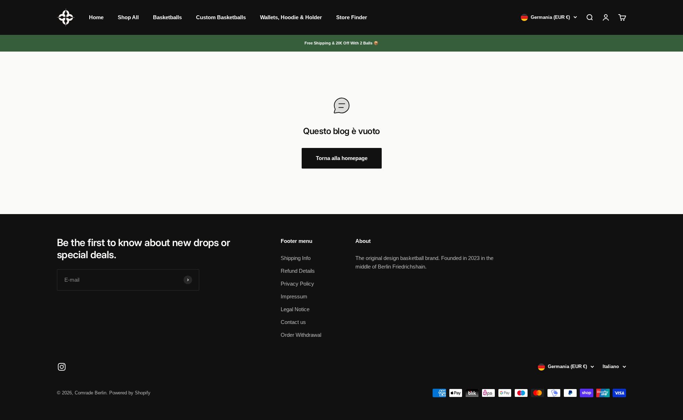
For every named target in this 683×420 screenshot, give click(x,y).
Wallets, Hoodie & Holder (291, 17)
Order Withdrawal (301, 335)
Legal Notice (295, 309)
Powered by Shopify (129, 392)
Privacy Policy (297, 284)
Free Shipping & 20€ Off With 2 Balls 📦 (341, 43)
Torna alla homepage (341, 158)
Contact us (293, 322)
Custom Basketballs (221, 17)
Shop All (128, 17)
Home (96, 17)
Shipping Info (296, 258)
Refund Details (298, 271)
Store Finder (351, 17)
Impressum (294, 296)
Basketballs (167, 17)
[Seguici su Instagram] (62, 367)
